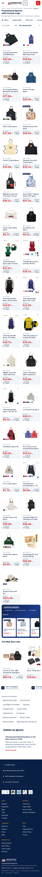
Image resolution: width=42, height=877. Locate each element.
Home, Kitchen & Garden (14, 8)
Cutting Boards (8, 713)
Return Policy (27, 832)
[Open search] (25, 3)
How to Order (27, 809)
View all (5, 614)
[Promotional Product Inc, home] (15, 3)
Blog (3, 835)
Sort (16, 25)
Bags (3, 809)
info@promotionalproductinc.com (23, 868)
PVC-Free (29, 20)
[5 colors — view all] (28, 291)
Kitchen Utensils (8, 722)
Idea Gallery (6, 846)
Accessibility (25, 871)
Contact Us (26, 804)
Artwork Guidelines (29, 812)
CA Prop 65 (9, 873)
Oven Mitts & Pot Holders (11, 704)
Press (3, 832)
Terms (18, 871)
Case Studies (6, 849)
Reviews (4, 851)
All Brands (5, 815)
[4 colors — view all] (7, 119)
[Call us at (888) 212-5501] (38, 3)
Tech (3, 812)
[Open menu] (3, 3)
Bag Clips (26, 704)
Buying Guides (6, 843)
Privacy (25, 835)
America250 (17, 20)
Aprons (36, 8)
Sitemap (16, 873)
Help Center (27, 807)
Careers (4, 829)
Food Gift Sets (25, 700)
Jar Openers (20, 713)
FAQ (24, 826)
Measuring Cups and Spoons (26, 722)
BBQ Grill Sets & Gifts (10, 700)
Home (3, 8)
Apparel (4, 804)
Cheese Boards (8, 709)
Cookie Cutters (22, 709)
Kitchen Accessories (10, 717)
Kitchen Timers (25, 717)
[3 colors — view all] (6, 45)
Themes (4, 818)
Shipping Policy (28, 829)
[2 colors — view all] (5, 402)
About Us (5, 826)
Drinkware (5, 807)
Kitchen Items (28, 8)
